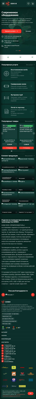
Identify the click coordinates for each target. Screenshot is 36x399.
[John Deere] (14, 367)
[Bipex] (5, 386)
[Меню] (3, 3)
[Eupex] (6, 57)
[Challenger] (5, 367)
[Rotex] (22, 386)
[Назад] (2, 133)
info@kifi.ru (7, 356)
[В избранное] (3, 125)
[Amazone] (14, 373)
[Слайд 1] (16, 50)
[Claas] (22, 367)
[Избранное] (28, 3)
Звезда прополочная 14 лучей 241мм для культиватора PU (26, 141)
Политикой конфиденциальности (11, 396)
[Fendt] (5, 373)
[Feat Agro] (22, 380)
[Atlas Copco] (29, 57)
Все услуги (29, 64)
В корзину (10, 148)
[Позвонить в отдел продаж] (2, 346)
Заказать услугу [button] (10, 31)
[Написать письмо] (2, 356)
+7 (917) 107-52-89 (9, 348)
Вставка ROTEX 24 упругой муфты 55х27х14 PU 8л (9, 141)
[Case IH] (31, 367)
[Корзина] (33, 3)
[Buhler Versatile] (22, 373)
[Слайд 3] (19, 50)
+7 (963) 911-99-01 (9, 346)
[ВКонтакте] (2, 361)
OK (30, 393)
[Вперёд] (34, 133)
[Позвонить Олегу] (2, 353)
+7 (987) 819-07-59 (9, 351)
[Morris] (14, 380)
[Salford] (5, 380)
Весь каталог (29, 121)
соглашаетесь (20, 394)
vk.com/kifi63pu (8, 361)
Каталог (28, 31)
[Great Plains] (18, 57)
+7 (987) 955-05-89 (10, 353)
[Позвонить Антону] (2, 351)
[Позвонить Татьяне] (2, 348)
